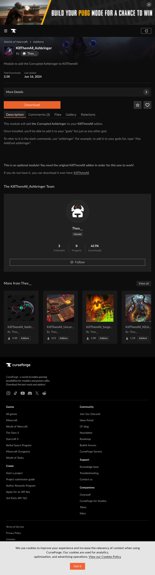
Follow (80, 262)
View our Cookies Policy (105, 556)
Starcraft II (12, 439)
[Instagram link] (8, 393)
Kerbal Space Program (19, 445)
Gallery (71, 114)
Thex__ (77, 228)
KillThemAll (81, 172)
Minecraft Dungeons (18, 451)
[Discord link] (30, 393)
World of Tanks (15, 458)
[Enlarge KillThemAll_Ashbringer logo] (9, 51)
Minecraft (11, 420)
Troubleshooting (89, 473)
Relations (88, 114)
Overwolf (85, 495)
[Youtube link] (22, 393)
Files (57, 114)
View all (144, 283)
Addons (38, 42)
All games (11, 414)
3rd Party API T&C (16, 498)
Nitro (83, 513)
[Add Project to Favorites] (137, 105)
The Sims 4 (12, 433)
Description (15, 114)
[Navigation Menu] (6, 31)
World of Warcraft (16, 42)
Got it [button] (77, 566)
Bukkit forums (88, 445)
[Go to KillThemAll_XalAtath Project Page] (21, 317)
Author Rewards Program (21, 485)
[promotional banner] (77, 12)
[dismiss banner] (149, 4)
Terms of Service (15, 527)
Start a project (14, 473)
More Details (14, 92)
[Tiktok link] (15, 393)
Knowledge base (89, 467)
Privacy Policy (13, 533)
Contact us (86, 479)
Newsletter (86, 433)
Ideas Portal (86, 420)
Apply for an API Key (18, 492)
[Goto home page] (14, 31)
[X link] (37, 393)
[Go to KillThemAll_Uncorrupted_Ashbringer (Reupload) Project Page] (60, 317)
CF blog (84, 426)
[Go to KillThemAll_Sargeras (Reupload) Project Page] (99, 317)
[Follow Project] (147, 105)
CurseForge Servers (91, 451)
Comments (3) (39, 114)
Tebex (83, 507)
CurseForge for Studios (93, 501)
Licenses (10, 539)
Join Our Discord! (90, 414)
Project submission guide (20, 479)
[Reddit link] (44, 393)
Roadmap (85, 439)
